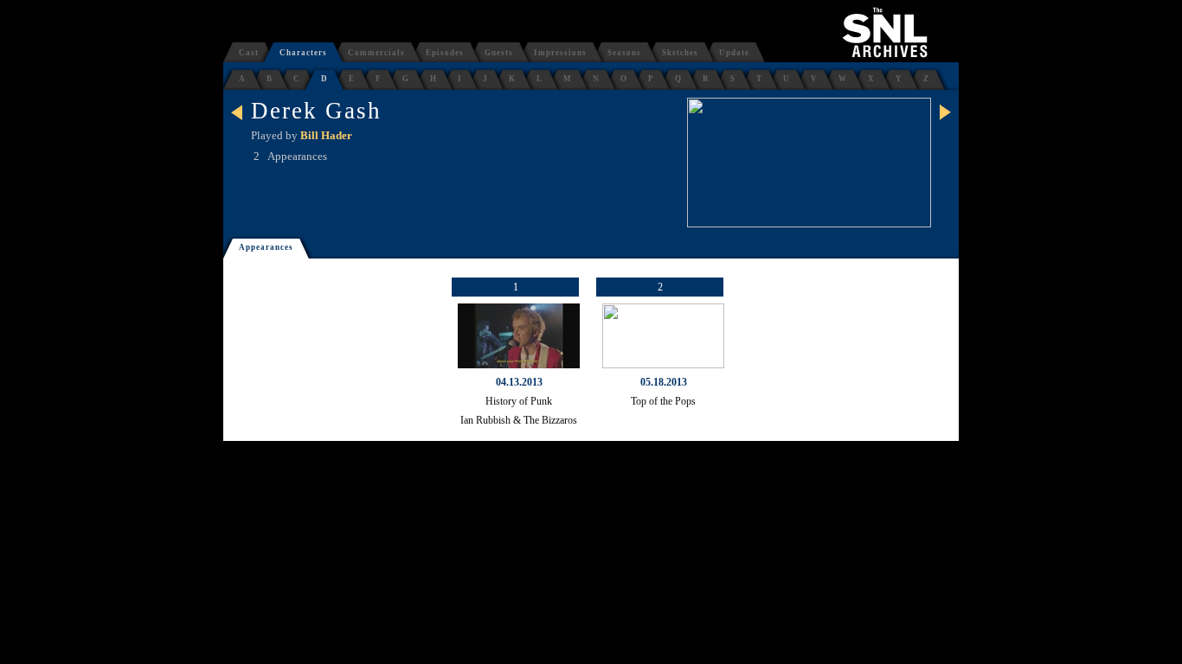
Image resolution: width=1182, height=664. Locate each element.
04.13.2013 (519, 382)
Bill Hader (326, 135)
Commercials (376, 52)
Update (734, 52)
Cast (249, 52)
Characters (303, 52)
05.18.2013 (663, 382)
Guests (499, 52)
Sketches (680, 52)
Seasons (624, 52)
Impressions (560, 52)
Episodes (445, 52)
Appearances (266, 247)
